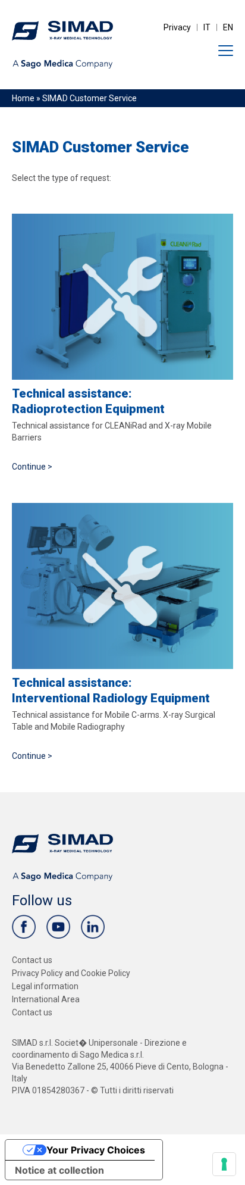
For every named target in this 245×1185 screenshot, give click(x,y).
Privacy (177, 27)
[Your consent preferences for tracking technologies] (224, 1164)
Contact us (32, 960)
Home (23, 98)
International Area (46, 999)
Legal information (45, 986)
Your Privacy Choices (95, 1150)
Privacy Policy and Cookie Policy (71, 973)
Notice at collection (59, 1170)
